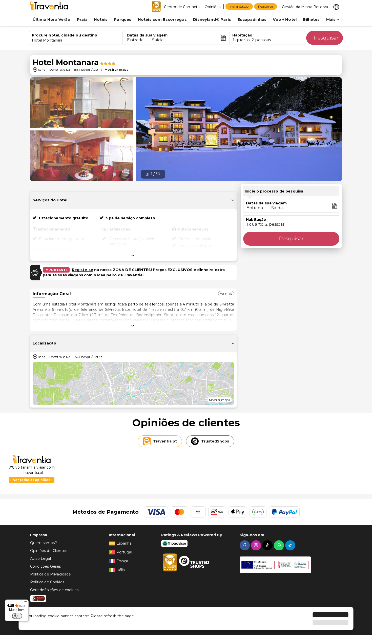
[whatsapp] (279, 545)
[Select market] (336, 6)
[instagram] (256, 545)
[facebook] (245, 545)
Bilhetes (311, 19)
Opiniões (212, 7)
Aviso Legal (40, 558)
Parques (122, 19)
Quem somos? (43, 543)
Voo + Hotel (285, 19)
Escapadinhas (251, 19)
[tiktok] (268, 545)
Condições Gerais (45, 566)
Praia (82, 19)
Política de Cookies (47, 582)
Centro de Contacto (182, 7)
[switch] (17, 616)
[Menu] (26, 603)
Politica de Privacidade (50, 574)
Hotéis (101, 19)
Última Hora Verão (52, 19)
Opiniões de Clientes (48, 550)
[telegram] (291, 545)
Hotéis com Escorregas (162, 19)
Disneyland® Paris (212, 19)
